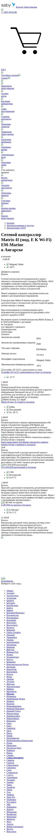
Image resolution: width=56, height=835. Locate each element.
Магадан (11, 684)
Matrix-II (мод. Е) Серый (18, 402)
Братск (10, 608)
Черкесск (11, 819)
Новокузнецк (13, 713)
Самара (10, 755)
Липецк (10, 679)
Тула (9, 792)
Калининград (13, 657)
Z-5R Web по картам (16, 505)
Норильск (11, 721)
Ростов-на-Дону (14, 748)
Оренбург (11, 728)
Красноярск (12, 672)
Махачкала (11, 691)
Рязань (10, 753)
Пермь (10, 736)
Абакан (10, 591)
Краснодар (11, 669)
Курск (9, 677)
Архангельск (12, 595)
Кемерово (11, 662)
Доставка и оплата (9, 75)
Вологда (10, 627)
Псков (9, 743)
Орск (9, 731)
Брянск (10, 610)
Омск (9, 723)
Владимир (11, 620)
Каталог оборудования (26, 7)
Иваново (11, 647)
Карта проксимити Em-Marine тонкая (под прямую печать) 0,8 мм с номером (24, 443)
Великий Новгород (15, 613)
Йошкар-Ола (12, 652)
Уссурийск (11, 802)
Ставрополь (12, 772)
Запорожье (11, 645)
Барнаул (10, 600)
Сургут (10, 775)
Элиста (10, 824)
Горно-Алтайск (14, 632)
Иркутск (10, 650)
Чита (9, 822)
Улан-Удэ (11, 797)
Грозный (11, 635)
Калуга (10, 659)
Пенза (9, 733)
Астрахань (11, 598)
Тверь (9, 785)
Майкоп (10, 689)
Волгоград (11, 622)
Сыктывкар (12, 777)
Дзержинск (12, 637)
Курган (10, 674)
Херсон (10, 809)
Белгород (11, 603)
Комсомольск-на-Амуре (18, 664)
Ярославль (11, 831)
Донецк (10, 640)
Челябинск (11, 814)
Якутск (10, 829)
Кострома (11, 667)
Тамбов (10, 782)
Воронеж (11, 630)
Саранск (10, 760)
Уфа (8, 804)
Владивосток (13, 615)
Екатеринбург (13, 642)
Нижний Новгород (15, 708)
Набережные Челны (16, 699)
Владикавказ (12, 618)
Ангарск (10, 593)
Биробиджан (12, 605)
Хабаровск (11, 807)
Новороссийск (13, 716)
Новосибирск (13, 718)
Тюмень (10, 794)
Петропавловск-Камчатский (20, 740)
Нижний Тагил (14, 711)
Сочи (9, 770)
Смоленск (11, 767)
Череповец (11, 817)
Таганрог (11, 780)
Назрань (10, 701)
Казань (10, 654)
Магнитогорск (13, 686)
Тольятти (11, 787)
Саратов (10, 763)
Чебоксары (12, 812)
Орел (9, 726)
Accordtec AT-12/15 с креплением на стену (26, 372)
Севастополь (12, 765)
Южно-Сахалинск (15, 826)
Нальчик (10, 704)
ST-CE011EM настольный (18, 467)
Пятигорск (11, 745)
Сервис (4, 78)
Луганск (10, 681)
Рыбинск (11, 750)
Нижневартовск (14, 706)
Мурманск (11, 696)
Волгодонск (12, 625)
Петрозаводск (13, 738)
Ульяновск (11, 799)
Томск (9, 790)
